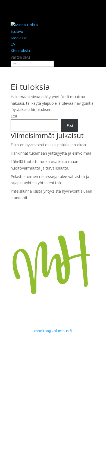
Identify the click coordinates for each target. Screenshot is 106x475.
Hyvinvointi (22, 381)
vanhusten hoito (48, 421)
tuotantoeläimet (22, 421)
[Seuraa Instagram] (64, 446)
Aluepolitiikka (20, 357)
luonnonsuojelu (47, 387)
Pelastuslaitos (33, 404)
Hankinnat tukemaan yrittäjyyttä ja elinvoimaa (51, 153)
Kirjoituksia (20, 50)
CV (13, 44)
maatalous (21, 396)
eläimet (44, 355)
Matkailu (40, 396)
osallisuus (75, 396)
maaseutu (80, 389)
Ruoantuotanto (69, 403)
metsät (58, 395)
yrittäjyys (78, 419)
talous (39, 411)
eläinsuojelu (33, 364)
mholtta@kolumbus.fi (53, 330)
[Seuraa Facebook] (31, 446)
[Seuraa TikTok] (53, 446)
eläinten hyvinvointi (46, 371)
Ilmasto (16, 389)
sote (18, 411)
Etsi (14, 116)
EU (86, 373)
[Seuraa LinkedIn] (74, 446)
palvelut (16, 404)
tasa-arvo (57, 413)
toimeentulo (75, 413)
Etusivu (17, 31)
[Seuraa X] (42, 446)
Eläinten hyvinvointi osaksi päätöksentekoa (48, 144)
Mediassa (19, 37)
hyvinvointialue (59, 380)
